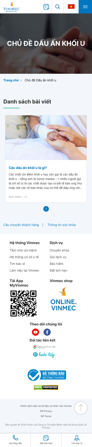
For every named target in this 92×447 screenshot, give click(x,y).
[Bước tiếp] (44, 354)
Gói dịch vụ (58, 257)
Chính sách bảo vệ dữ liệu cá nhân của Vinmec (46, 406)
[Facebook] (47, 332)
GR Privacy (46, 411)
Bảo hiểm (56, 264)
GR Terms (46, 416)
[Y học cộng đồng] (44, 347)
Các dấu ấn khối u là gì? (28, 168)
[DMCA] (46, 387)
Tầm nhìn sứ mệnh (23, 250)
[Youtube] (35, 332)
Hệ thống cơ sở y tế (24, 257)
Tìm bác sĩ (17, 264)
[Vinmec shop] (63, 299)
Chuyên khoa (59, 250)
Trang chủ (11, 80)
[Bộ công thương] (46, 375)
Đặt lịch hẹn (58, 270)
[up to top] (81, 408)
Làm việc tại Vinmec (24, 270)
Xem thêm (15, 196)
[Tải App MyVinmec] (23, 303)
